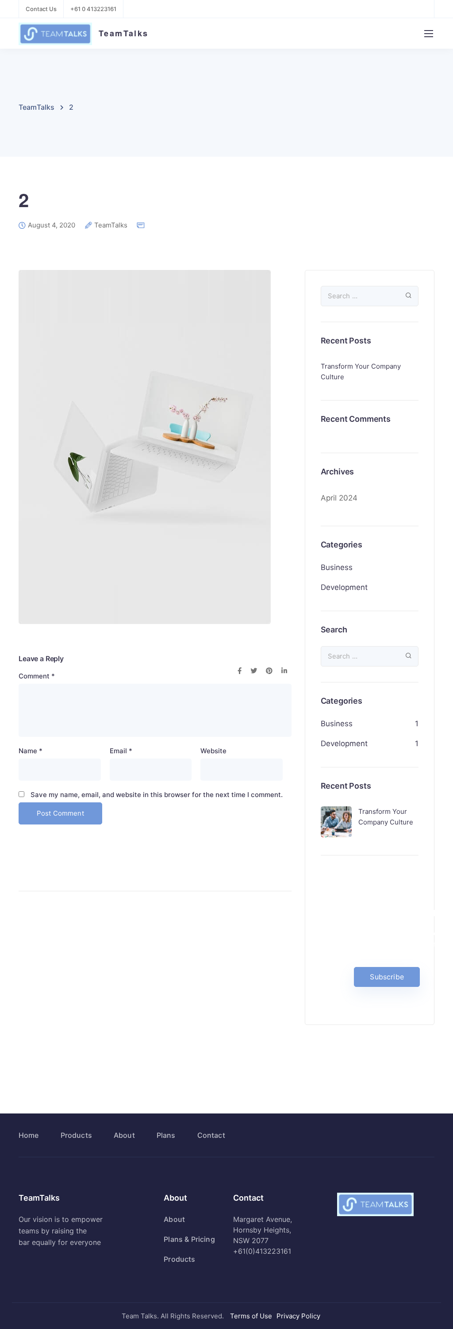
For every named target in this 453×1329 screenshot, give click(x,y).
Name (30, 750)
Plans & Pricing (189, 1239)
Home (29, 1135)
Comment (37, 676)
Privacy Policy (298, 1316)
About (124, 1135)
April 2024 (339, 497)
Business (337, 567)
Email (121, 750)
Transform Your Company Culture (361, 371)
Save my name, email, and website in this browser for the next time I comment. (157, 794)
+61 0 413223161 (93, 8)
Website (213, 750)
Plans (166, 1135)
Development (344, 587)
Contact (211, 1135)
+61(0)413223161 (262, 1251)
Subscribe (386, 976)
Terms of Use (251, 1316)
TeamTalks (124, 33)
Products (76, 1135)
